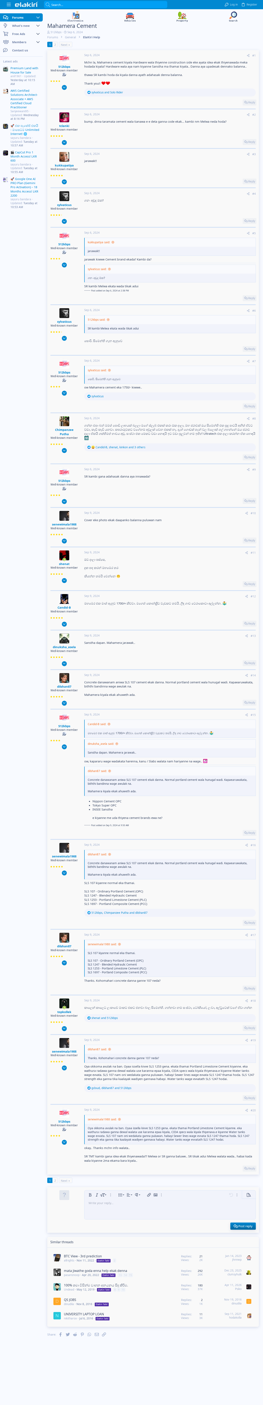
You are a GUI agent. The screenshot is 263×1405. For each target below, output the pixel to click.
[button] (8, 4)
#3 (254, 154)
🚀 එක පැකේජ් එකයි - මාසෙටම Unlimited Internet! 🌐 (24, 129)
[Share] (248, 56)
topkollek (64, 1012)
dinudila (69, 1304)
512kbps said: (96, 320)
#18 (253, 1001)
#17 (253, 935)
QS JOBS (70, 1299)
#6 (254, 310)
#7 (254, 361)
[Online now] (64, 559)
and (107, 92)
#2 (254, 115)
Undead (69, 1289)
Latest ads (10, 61)
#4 (254, 194)
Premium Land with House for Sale (24, 70)
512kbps (56, 32)
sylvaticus (64, 205)
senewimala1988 (64, 524)
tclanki (64, 126)
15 (130, 1275)
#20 (253, 1110)
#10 (253, 513)
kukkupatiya (64, 165)
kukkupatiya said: (99, 242)
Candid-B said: (97, 724)
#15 (253, 715)
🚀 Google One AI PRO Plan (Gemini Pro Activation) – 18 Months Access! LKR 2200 (24, 187)
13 (120, 1275)
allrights (69, 1260)
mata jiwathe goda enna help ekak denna (95, 1270)
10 (123, 1289)
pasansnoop (72, 1275)
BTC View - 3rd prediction (83, 1256)
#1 (254, 55)
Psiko (238, 1289)
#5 (254, 233)
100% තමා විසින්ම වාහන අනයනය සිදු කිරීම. (96, 1285)
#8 (254, 418)
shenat (64, 564)
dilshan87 (64, 686)
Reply (251, 102)
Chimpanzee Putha (64, 432)
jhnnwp (237, 1259)
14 (125, 1275)
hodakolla (235, 1317)
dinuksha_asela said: (101, 744)
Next (64, 45)
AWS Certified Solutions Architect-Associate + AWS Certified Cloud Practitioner (24, 98)
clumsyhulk (234, 1274)
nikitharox (70, 1318)
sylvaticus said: (97, 269)
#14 (253, 675)
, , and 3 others (120, 447)
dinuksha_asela (64, 647)
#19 (253, 1040)
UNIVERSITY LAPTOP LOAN (84, 1314)
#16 (253, 845)
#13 (253, 636)
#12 (253, 596)
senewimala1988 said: (102, 944)
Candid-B (64, 607)
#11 (253, 553)
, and (119, 913)
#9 (254, 469)
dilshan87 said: (97, 771)
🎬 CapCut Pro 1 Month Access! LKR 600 (23, 156)
